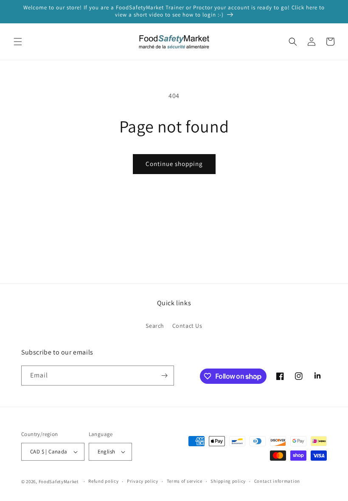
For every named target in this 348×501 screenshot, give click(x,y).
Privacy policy (142, 481)
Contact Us (187, 325)
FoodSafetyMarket (59, 481)
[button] (17, 41)
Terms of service (184, 481)
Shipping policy (228, 481)
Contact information (277, 481)
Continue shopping (174, 164)
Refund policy (103, 481)
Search (155, 325)
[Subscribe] (164, 376)
